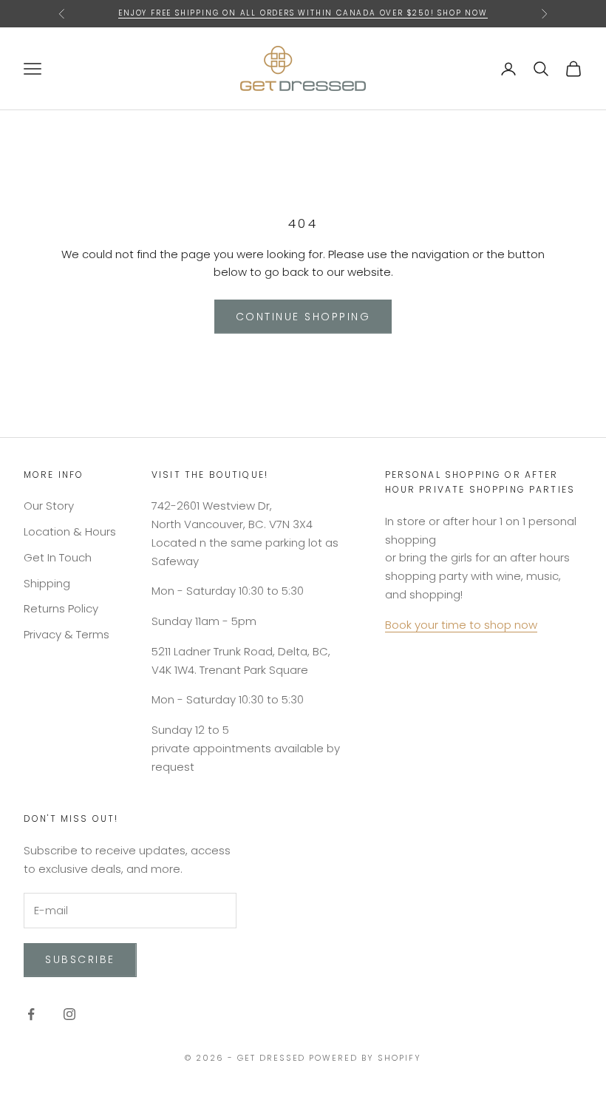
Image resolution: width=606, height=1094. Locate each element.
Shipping (47, 583)
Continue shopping (303, 316)
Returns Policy (61, 608)
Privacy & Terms (66, 634)
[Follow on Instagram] (69, 1014)
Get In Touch (58, 557)
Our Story (49, 505)
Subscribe (80, 959)
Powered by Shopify (365, 1058)
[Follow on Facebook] (31, 1014)
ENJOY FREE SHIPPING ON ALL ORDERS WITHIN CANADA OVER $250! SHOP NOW (303, 12)
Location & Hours (70, 531)
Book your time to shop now (461, 624)
